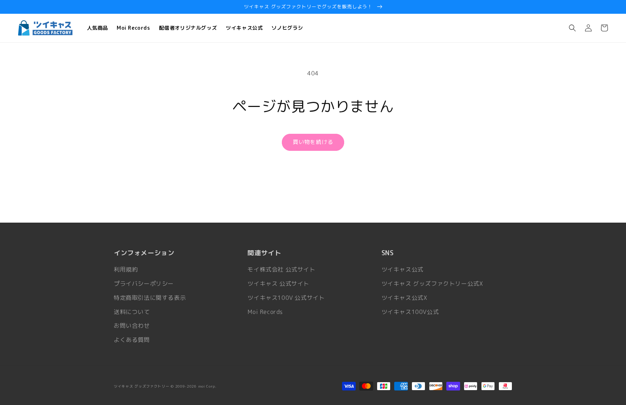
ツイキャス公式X (404, 298)
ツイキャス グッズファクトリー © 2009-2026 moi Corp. (165, 386)
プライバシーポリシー (144, 284)
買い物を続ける (313, 142)
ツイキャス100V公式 (410, 312)
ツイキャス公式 (402, 269)
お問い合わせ (132, 326)
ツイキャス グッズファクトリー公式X (432, 284)
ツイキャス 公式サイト (278, 284)
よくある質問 (132, 340)
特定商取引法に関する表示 (150, 298)
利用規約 (126, 269)
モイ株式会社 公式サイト (281, 269)
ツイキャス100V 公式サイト (286, 298)
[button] (572, 28)
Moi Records (265, 312)
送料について (132, 312)
